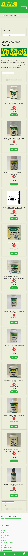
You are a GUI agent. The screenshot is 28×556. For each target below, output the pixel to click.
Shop (4, 540)
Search (14, 554)
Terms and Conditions (8, 542)
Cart (4, 530)
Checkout (5, 532)
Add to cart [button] (14, 114)
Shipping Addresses (7, 545)
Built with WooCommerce (14, 518)
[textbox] (14, 35)
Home (4, 15)
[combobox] (14, 35)
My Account (6, 535)
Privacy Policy (6, 537)
